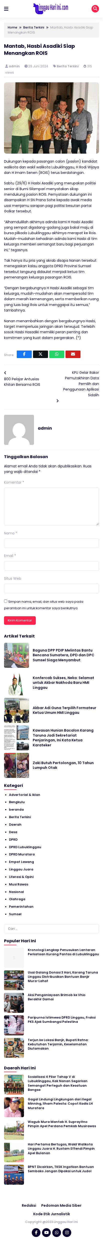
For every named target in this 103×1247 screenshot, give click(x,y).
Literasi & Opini (21, 877)
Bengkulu (17, 802)
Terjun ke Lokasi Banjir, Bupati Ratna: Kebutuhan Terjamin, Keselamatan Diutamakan (58, 1044)
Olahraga (17, 899)
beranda (16, 809)
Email (10, 555)
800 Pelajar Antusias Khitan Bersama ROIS (22, 382)
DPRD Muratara (22, 854)
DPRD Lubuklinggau (25, 847)
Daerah (15, 824)
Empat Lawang (21, 862)
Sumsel (15, 914)
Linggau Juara (21, 869)
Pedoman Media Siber (61, 1205)
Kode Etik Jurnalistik (51, 1213)
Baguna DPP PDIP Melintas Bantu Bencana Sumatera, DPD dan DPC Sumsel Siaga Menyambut (63, 655)
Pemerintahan (21, 906)
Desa (13, 832)
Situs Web (12, 578)
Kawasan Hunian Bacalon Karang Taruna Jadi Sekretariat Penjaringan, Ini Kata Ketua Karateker (63, 738)
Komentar (14, 482)
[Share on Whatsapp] (56, 354)
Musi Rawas (18, 884)
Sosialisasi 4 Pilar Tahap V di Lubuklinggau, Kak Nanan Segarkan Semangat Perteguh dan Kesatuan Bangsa (58, 1083)
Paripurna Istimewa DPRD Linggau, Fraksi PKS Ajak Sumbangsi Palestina (62, 1019)
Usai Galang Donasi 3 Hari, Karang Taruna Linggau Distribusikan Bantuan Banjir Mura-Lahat (63, 976)
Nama (10, 533)
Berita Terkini (67, 66)
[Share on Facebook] (24, 354)
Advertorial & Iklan (24, 795)
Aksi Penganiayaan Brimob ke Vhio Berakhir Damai (57, 997)
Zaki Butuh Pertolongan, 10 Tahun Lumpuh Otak (63, 765)
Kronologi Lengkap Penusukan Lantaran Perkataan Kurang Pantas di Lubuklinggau (63, 952)
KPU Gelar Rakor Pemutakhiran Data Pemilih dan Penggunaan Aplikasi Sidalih (81, 384)
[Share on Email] (73, 354)
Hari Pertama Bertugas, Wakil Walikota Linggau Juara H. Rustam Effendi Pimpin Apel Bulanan (61, 1148)
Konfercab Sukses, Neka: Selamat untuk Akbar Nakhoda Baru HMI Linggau (63, 682)
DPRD (13, 839)
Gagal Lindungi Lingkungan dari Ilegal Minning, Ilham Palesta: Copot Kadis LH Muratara (60, 1103)
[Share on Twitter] (40, 354)
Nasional (16, 892)
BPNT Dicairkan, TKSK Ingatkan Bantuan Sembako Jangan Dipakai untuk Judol (61, 1169)
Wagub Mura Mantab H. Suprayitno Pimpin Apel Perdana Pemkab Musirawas (62, 1124)
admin (14, 66)
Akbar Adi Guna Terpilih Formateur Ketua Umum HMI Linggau (64, 710)
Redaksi (29, 1205)
